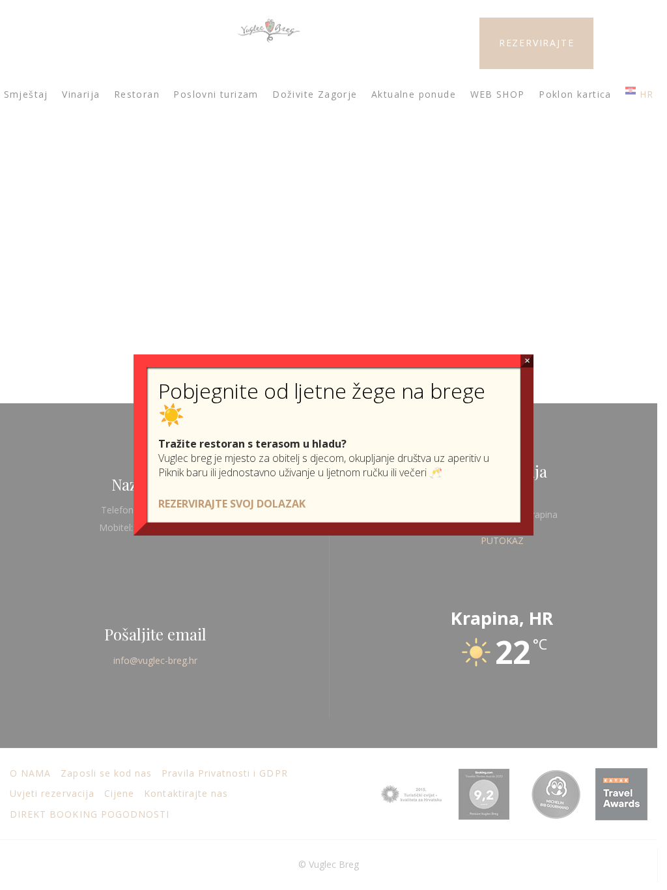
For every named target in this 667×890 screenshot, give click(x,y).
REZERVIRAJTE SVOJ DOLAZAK (231, 503)
